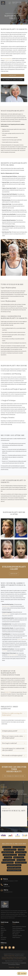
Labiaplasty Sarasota (17, 935)
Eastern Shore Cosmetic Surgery (19, 957)
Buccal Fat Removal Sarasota (19, 847)
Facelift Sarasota (16, 932)
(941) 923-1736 (8, 692)
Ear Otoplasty (21, 849)
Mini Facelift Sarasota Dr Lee (9, 860)
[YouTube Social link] (13, 947)
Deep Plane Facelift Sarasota (10, 849)
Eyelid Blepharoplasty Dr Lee (7, 852)
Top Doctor (4, 650)
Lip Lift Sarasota (8, 857)
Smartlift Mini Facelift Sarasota (14, 867)
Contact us (3, 939)
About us (3, 928)
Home (2, 926)
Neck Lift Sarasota (21, 860)
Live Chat (23, 973)
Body (2, 933)
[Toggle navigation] (26, 3)
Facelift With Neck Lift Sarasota (9, 854)
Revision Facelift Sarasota (20, 862)
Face (2, 935)
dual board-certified (6, 606)
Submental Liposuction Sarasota (14, 870)
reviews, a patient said (22, 639)
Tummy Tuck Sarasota (17, 928)
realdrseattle (20, 960)
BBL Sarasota (15, 933)
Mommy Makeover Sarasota (18, 930)
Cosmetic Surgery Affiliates (7, 957)
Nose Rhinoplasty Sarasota (7, 862)
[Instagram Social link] (9, 947)
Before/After (3, 930)
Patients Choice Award (13, 654)
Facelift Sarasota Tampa (21, 852)
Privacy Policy (11, 967)
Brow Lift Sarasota (7, 847)
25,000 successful (6, 613)
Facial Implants (22, 854)
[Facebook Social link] (2, 947)
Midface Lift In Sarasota (19, 857)
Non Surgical (3, 937)
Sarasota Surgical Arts (7, 58)
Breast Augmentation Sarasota (19, 926)
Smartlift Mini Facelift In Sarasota (14, 865)
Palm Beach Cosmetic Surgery (8, 958)
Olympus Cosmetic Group (9, 955)
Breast (2, 932)
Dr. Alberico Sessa (8, 60)
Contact (17, 967)
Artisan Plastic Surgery (20, 958)
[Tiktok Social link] (6, 947)
